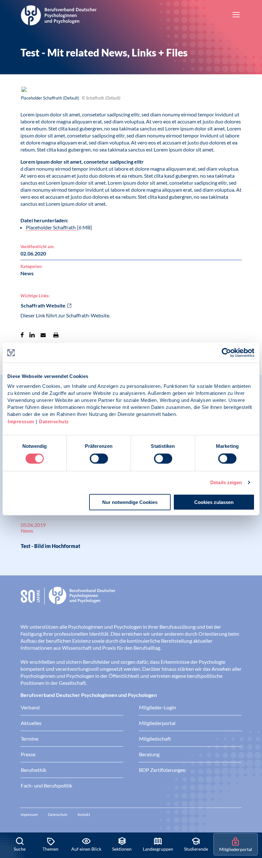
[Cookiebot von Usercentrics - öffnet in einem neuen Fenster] (227, 353)
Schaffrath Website (43, 305)
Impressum (21, 421)
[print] (56, 335)
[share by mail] (43, 335)
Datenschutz (54, 421)
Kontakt (84, 814)
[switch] (99, 459)
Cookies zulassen (214, 502)
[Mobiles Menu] (236, 15)
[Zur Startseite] (58, 14)
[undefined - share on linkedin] (32, 335)
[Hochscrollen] (250, 810)
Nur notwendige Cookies (130, 502)
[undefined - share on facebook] (22, 335)
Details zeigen (226, 482)
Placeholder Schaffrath (51, 227)
